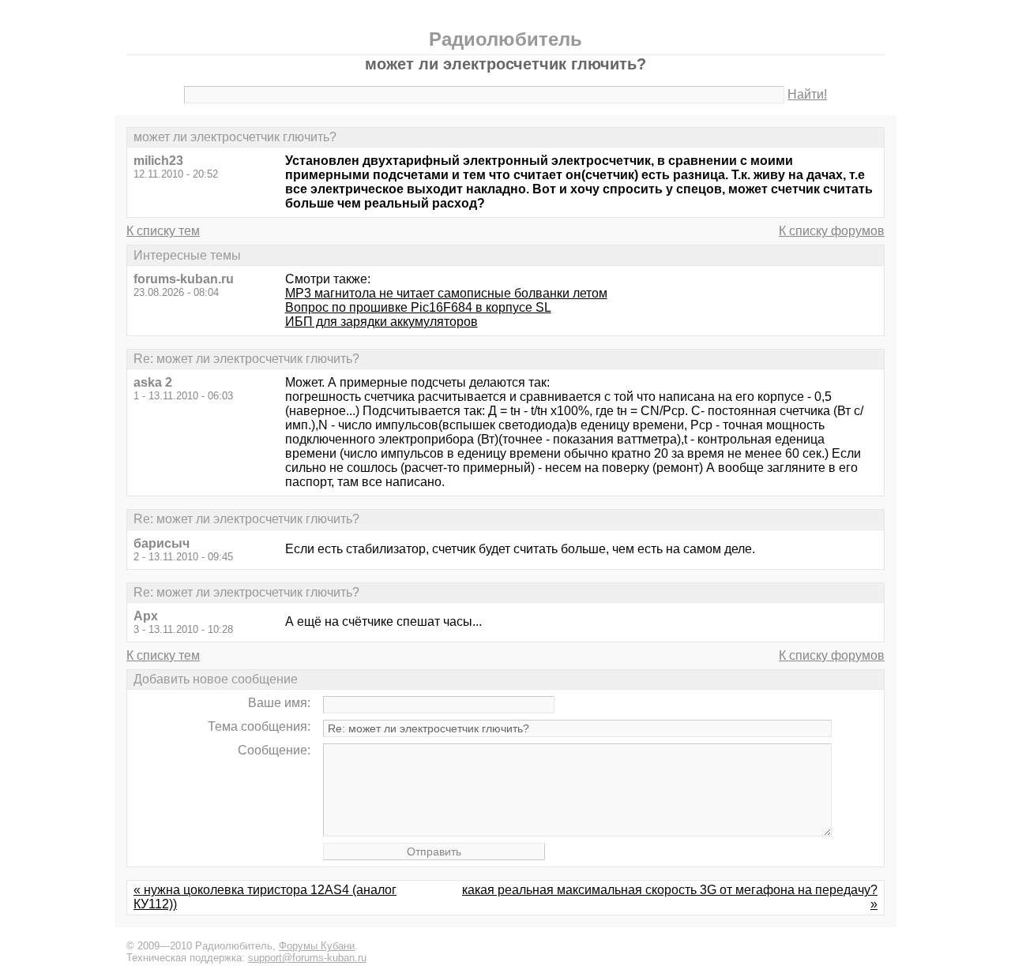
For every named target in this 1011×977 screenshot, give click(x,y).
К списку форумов (832, 231)
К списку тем (163, 231)
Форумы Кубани (317, 946)
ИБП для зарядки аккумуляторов (381, 321)
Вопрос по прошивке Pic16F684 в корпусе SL (418, 307)
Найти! (807, 94)
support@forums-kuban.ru (307, 958)
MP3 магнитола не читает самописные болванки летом (446, 293)
